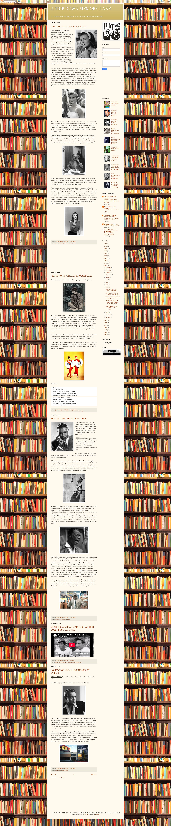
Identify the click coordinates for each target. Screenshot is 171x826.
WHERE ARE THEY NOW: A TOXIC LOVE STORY (111, 219)
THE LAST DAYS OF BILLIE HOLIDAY (114, 122)
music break (72, 662)
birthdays (67, 243)
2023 (105, 251)
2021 (105, 256)
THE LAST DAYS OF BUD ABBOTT (115, 148)
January (108, 317)
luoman (86, 814)
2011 (105, 332)
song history (80, 411)
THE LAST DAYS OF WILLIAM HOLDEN (114, 113)
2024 (105, 248)
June (107, 282)
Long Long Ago (65, 662)
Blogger (97, 814)
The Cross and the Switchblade (111, 225)
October (108, 272)
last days (57, 619)
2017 (105, 265)
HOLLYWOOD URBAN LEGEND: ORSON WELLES (112, 307)
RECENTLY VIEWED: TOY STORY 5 (115, 103)
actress (56, 243)
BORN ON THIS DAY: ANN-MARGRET (69, 26)
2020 (105, 258)
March (107, 312)
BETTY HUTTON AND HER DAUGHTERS (115, 131)
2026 (105, 243)
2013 (105, 327)
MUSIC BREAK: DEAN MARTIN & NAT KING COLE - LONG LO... (112, 302)
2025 (105, 246)
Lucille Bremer (73, 411)
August (108, 277)
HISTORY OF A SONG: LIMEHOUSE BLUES (71, 275)
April (107, 287)
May (107, 284)
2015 (105, 322)
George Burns (73, 243)
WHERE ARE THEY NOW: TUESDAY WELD (115, 158)
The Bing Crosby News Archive (110, 197)
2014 (105, 325)
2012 (105, 330)
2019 (105, 260)
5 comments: (73, 617)
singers (68, 619)
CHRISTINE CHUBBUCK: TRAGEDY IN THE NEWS (115, 185)
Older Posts (94, 775)
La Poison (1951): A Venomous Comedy (109, 233)
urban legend (65, 770)
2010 (105, 335)
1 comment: (72, 660)
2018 (105, 263)
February (108, 315)
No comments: (73, 409)
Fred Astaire (58, 411)
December (108, 267)
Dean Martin (58, 662)
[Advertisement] (74, 258)
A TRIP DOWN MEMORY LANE (81, 8)
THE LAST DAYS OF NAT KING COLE (68, 418)
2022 (105, 253)
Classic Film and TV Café (111, 224)
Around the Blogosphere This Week (111, 210)
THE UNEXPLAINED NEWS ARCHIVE (110, 216)
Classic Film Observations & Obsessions (111, 230)
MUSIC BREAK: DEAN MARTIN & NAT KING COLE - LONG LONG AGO (72, 628)
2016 (105, 320)
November (109, 270)
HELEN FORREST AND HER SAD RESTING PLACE (115, 140)
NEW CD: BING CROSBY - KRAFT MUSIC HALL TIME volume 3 (111, 201)
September (109, 275)
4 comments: (73, 241)
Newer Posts (54, 775)
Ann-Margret (62, 243)
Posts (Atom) (61, 778)
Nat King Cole (63, 619)
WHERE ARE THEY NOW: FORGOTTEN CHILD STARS (115, 167)
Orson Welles (58, 770)
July (107, 280)
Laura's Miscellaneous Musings (110, 207)
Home (74, 775)
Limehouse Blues (65, 411)
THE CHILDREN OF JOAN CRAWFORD (115, 176)
